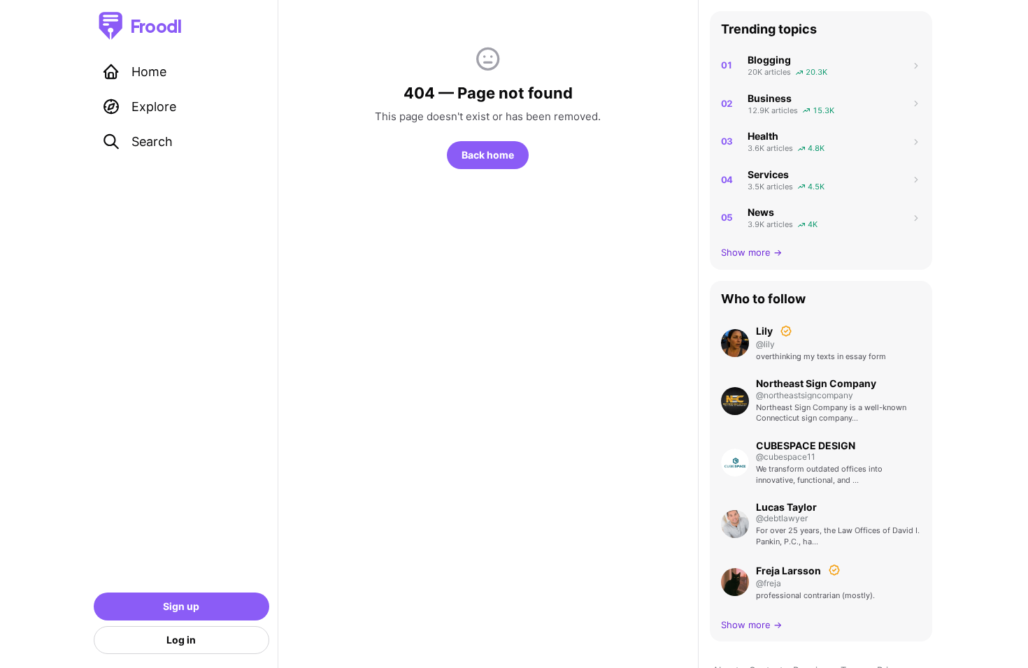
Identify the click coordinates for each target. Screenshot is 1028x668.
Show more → (751, 252)
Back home (488, 155)
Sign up (181, 606)
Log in (181, 640)
